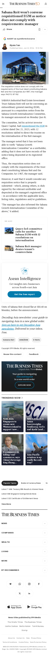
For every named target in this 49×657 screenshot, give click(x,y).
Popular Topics (10, 483)
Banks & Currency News (31, 483)
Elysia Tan (15, 45)
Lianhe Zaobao (11, 626)
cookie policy (24, 642)
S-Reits (36, 340)
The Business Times (33, 622)
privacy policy (36, 638)
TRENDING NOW (11, 397)
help (28, 638)
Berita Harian (25, 626)
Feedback (33, 354)
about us (11, 638)
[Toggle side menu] (3, 4)
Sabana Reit (8, 340)
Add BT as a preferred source (21, 39)
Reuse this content (12, 354)
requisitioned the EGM (33, 126)
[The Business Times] (22, 3)
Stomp (25, 630)
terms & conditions (10, 642)
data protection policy (38, 642)
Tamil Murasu (38, 626)
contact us (20, 638)
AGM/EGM (23, 340)
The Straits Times (15, 622)
